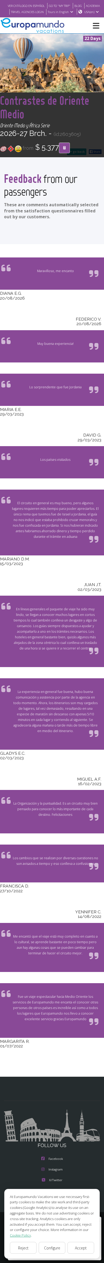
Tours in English (58, 12)
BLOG (78, 6)
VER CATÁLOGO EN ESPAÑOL (26, 6)
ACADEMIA (93, 6)
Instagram (56, 1169)
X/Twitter (55, 1180)
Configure (52, 1247)
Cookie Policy (20, 1235)
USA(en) (89, 12)
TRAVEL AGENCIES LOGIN (27, 12)
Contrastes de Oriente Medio (44, 107)
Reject (23, 1247)
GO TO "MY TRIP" (59, 6)
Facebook (56, 1159)
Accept (81, 1247)
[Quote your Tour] (64, 148)
